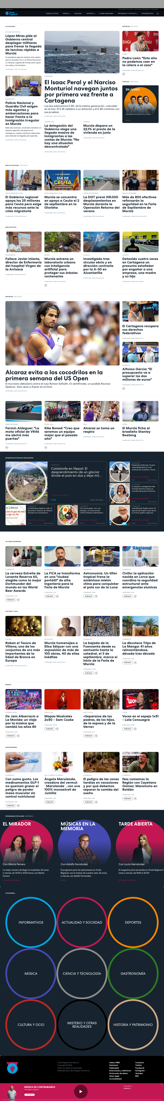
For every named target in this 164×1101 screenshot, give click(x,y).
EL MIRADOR (55, 465)
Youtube (139, 1073)
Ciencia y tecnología (82, 973)
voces (124, 712)
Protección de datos (118, 1073)
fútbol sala (48, 424)
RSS (137, 1076)
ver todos (134, 82)
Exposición (48, 639)
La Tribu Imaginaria (106, 13)
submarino (48, 76)
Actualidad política (12, 32)
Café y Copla (88, 712)
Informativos (31, 922)
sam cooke (48, 712)
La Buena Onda (11, 712)
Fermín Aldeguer (11, 424)
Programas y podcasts (127, 13)
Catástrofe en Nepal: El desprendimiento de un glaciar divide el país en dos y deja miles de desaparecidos (76, 472)
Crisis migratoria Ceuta (14, 193)
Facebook (139, 1068)
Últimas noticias (52, 13)
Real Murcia (145, 9)
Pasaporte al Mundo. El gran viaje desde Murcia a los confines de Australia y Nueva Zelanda (144, 467)
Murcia (47, 255)
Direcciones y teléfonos (120, 1070)
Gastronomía (133, 973)
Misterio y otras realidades (82, 1025)
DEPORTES (128, 120)
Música (31, 973)
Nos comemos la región (53, 775)
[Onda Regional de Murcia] (11, 13)
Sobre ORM (114, 1062)
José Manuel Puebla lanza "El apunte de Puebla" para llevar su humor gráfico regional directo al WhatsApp (144, 510)
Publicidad (114, 1068)
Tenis (85, 424)
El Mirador (9, 569)
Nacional (78, 13)
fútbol (124, 54)
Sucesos (86, 255)
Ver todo (134, 26)
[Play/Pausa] (81, 1091)
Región (65, 13)
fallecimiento (10, 255)
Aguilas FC (126, 365)
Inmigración (10, 99)
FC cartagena (154, 9)
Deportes (89, 13)
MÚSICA (63, 880)
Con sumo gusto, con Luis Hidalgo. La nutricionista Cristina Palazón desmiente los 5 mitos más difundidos (92, 510)
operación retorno (90, 193)
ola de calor (137, 9)
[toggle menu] (70, 13)
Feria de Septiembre (129, 193)
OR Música (127, 1088)
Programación (147, 13)
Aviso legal (114, 1076)
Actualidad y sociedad (82, 922)
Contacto (139, 1062)
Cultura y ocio (31, 1025)
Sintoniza (113, 1065)
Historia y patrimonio (133, 1025)
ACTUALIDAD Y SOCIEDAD (60, 495)
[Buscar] (157, 13)
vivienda (86, 122)
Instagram (140, 1070)
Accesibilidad (115, 1079)
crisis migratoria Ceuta (125, 9)
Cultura (8, 639)
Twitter (138, 1065)
